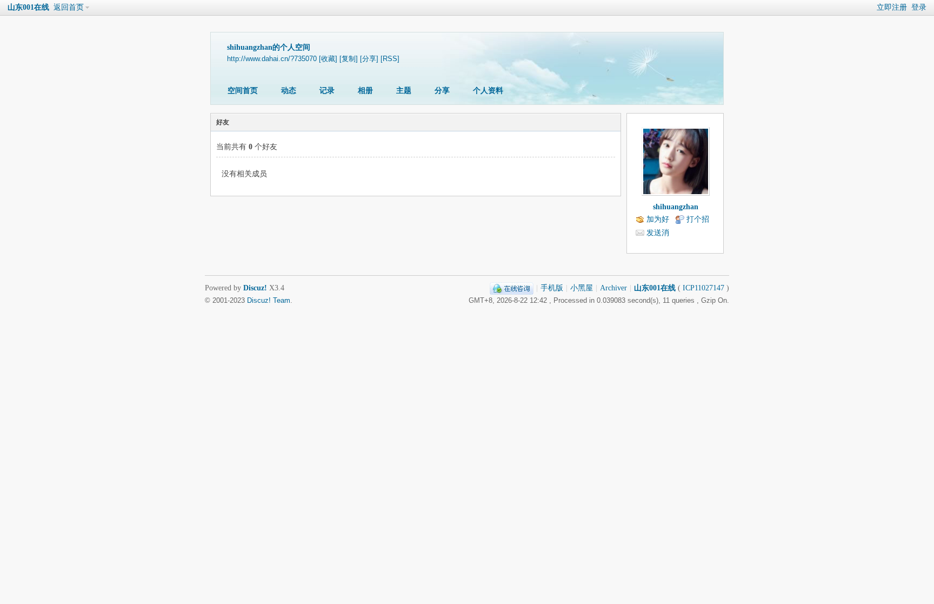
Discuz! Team (268, 300)
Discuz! (255, 288)
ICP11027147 (703, 288)
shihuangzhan (675, 207)
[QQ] (511, 288)
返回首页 (69, 7)
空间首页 (243, 91)
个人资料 (488, 91)
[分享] (369, 59)
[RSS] (390, 59)
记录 (327, 91)
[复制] (348, 59)
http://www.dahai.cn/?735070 (272, 59)
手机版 (552, 288)
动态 (288, 91)
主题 (403, 91)
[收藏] (328, 59)
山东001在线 (28, 7)
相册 (365, 91)
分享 (442, 91)
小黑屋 (581, 288)
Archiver (613, 288)
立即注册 (892, 7)
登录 (918, 7)
